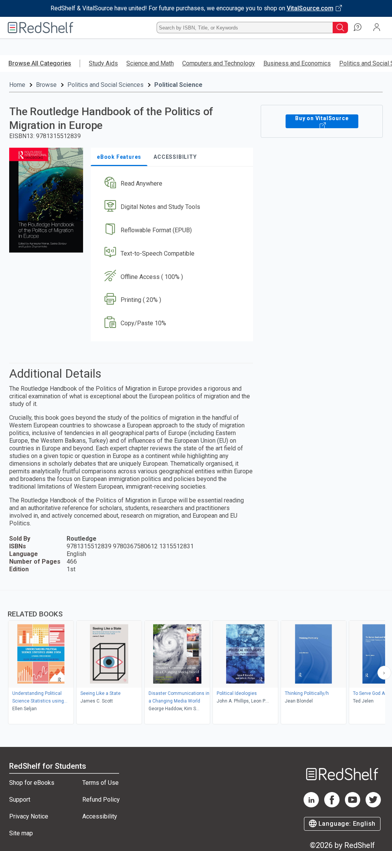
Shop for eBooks (31, 782)
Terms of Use (100, 782)
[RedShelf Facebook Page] (332, 805)
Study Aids (103, 63)
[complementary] (196, 658)
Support (19, 799)
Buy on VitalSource (321, 118)
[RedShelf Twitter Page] (373, 805)
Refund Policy (101, 799)
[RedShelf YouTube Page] (352, 805)
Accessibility (99, 816)
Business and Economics (297, 63)
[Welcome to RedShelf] (40, 27)
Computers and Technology (218, 63)
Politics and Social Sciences (105, 84)
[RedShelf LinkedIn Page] (311, 805)
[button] (171, 184)
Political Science (178, 84)
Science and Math (150, 63)
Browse (46, 84)
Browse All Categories (39, 63)
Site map (21, 833)
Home (17, 84)
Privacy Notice (28, 816)
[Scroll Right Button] (384, 673)
